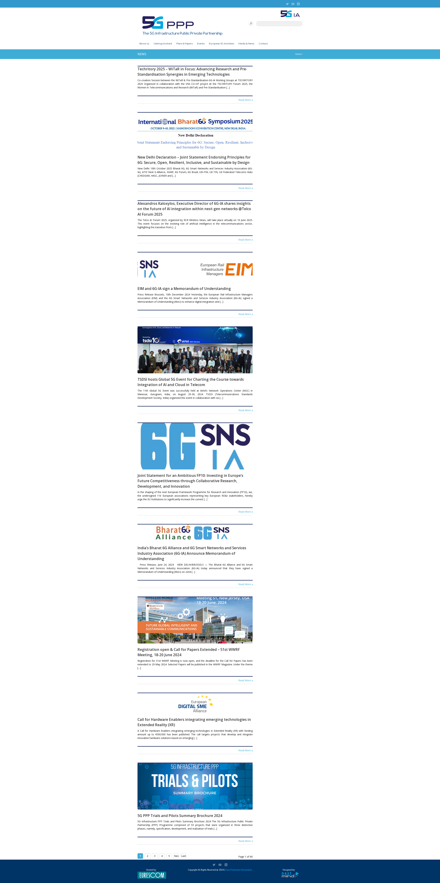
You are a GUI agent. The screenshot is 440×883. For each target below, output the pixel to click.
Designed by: (289, 869)
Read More (244, 99)
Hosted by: (151, 869)
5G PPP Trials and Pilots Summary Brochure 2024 (180, 815)
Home (298, 54)
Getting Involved (162, 43)
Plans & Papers (184, 43)
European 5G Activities (221, 43)
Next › (176, 856)
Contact (263, 43)
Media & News (246, 43)
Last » (183, 856)
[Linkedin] (298, 4)
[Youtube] (293, 4)
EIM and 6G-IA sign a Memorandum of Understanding (184, 288)
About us (144, 43)
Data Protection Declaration (238, 869)
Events (201, 43)
